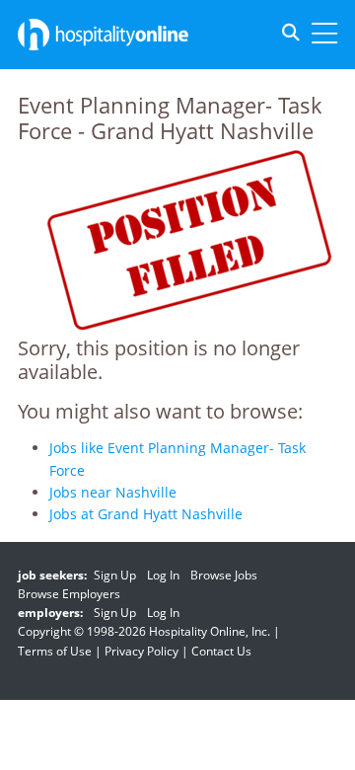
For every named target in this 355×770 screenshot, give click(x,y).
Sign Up (115, 575)
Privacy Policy (141, 651)
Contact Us (221, 651)
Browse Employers (69, 593)
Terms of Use (55, 651)
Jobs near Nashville (113, 492)
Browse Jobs (223, 575)
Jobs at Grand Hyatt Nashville (146, 513)
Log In (163, 575)
